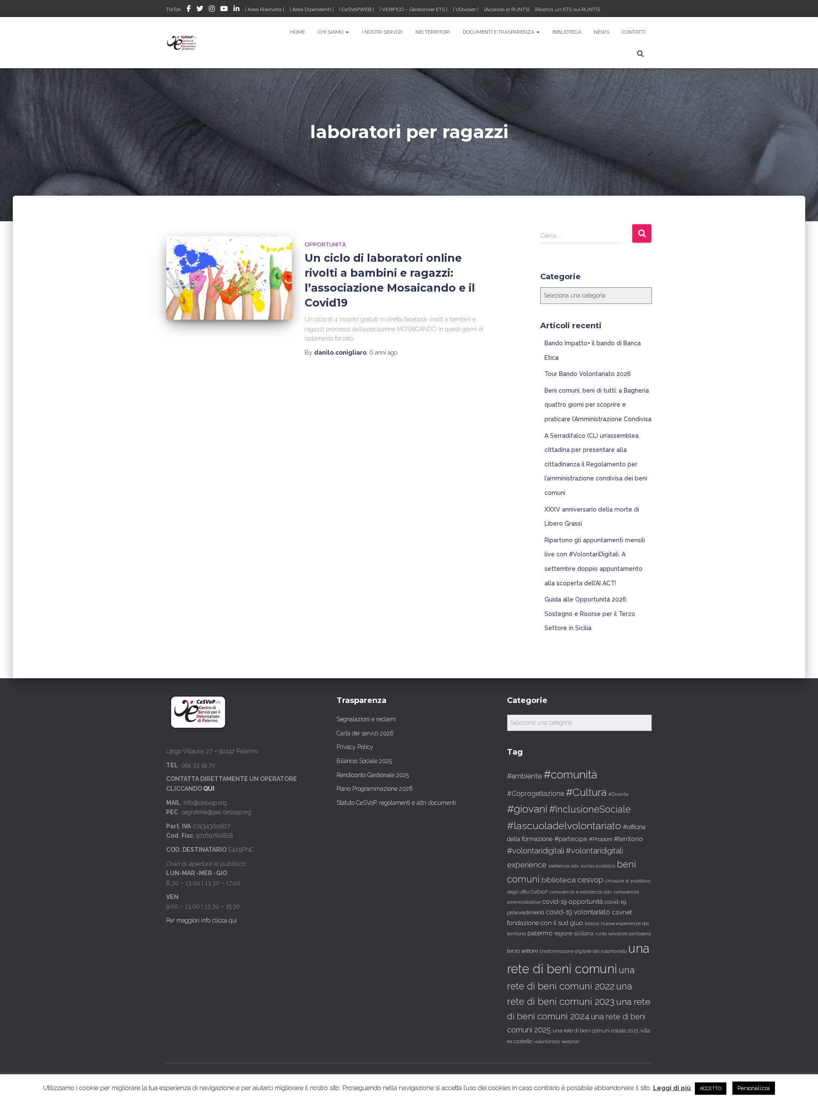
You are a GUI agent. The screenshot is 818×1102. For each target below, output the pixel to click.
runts (601, 934)
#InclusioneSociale (590, 809)
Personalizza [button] (753, 1088)
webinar (570, 1041)
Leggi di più (672, 1088)
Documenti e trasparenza (499, 32)
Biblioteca (567, 32)
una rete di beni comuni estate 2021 (596, 1031)
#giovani (527, 809)
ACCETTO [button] (710, 1088)
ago (383, 352)
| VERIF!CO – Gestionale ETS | (413, 9)
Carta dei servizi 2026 (365, 733)
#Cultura (586, 792)
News (601, 32)
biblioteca (558, 880)
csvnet (622, 912)
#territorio (628, 839)
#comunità (570, 774)
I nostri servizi (382, 32)
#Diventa (618, 794)
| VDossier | (465, 9)
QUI (208, 788)
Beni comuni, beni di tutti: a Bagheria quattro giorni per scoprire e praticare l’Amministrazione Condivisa (597, 404)
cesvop (590, 879)
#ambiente (524, 776)
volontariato (547, 1041)
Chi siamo (331, 32)
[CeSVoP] (182, 42)
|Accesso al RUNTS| (507, 9)
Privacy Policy (355, 746)
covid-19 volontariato (578, 912)
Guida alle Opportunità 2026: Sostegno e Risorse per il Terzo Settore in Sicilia (589, 613)
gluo (576, 922)
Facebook (189, 10)
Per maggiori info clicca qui (201, 920)
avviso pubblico (598, 866)
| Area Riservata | (264, 9)
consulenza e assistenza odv (581, 892)
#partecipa (570, 839)
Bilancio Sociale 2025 (364, 761)
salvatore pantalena (629, 933)
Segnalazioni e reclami (366, 719)
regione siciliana (573, 934)
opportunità (325, 244)
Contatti (633, 32)
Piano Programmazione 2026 (375, 788)
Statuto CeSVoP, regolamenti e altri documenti (396, 802)
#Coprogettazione (535, 794)
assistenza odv (563, 865)
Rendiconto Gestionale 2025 (373, 775)
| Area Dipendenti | (312, 9)
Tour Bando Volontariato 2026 (587, 373)
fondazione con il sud (537, 922)
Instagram (212, 10)
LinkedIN (236, 10)
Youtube (224, 10)
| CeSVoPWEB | (356, 9)
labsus (592, 923)
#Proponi (600, 839)
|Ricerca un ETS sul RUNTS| (567, 9)
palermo (540, 933)
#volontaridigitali (535, 850)
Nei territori (432, 32)
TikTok (173, 9)
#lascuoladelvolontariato (564, 825)
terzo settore (522, 951)
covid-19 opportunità (572, 901)
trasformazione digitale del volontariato (583, 951)
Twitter (199, 10)
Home (297, 32)
